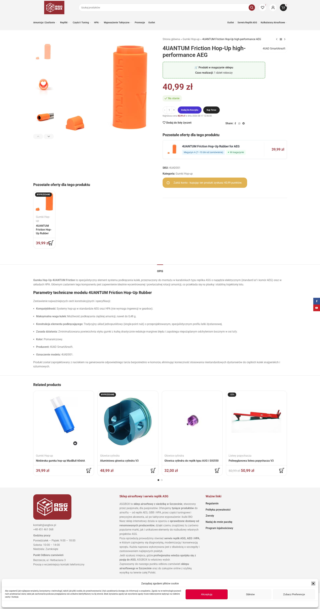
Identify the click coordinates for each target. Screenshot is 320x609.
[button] (313, 583)
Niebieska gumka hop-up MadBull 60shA (60, 460)
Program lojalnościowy (219, 528)
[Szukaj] (252, 7)
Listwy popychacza (240, 455)
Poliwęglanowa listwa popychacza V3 (251, 460)
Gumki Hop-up (191, 39)
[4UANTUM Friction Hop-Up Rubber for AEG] (44, 202)
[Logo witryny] (54, 7)
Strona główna (171, 39)
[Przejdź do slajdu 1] (158, 480)
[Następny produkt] (285, 39)
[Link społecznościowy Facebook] (235, 123)
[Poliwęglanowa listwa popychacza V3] (256, 421)
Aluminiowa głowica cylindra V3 (119, 460)
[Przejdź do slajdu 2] (162, 480)
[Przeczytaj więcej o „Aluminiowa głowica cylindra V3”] (153, 470)
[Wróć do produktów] (281, 39)
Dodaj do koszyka (189, 110)
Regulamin (212, 503)
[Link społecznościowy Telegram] (243, 123)
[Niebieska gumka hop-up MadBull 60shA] (63, 421)
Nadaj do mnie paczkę (219, 521)
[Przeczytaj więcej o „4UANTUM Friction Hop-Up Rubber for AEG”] (51, 242)
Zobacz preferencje (294, 594)
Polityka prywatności (218, 509)
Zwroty (210, 515)
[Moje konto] (273, 7)
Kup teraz (211, 110)
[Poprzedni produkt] (277, 39)
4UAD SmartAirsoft (274, 48)
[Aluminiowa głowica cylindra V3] (128, 421)
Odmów (250, 594)
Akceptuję (206, 594)
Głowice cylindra (110, 455)
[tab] (160, 269)
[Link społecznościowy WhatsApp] (239, 123)
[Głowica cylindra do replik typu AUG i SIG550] (192, 421)
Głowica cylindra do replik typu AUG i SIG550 (191, 460)
